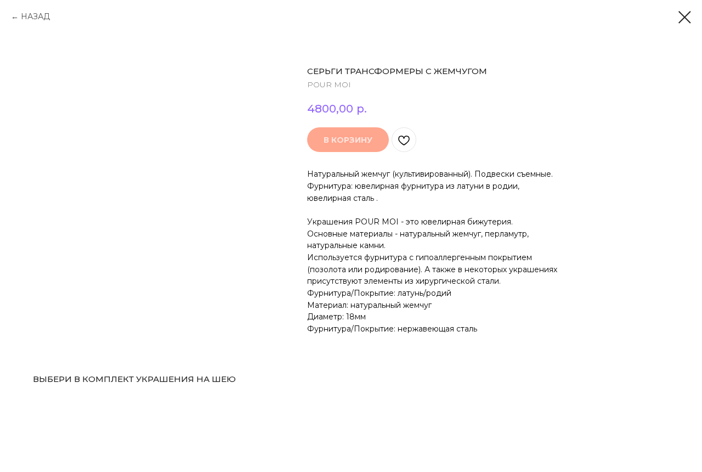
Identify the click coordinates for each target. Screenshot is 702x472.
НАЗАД (35, 16)
